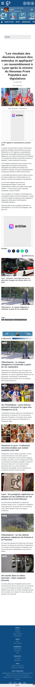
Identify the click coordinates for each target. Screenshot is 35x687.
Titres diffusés (17, 634)
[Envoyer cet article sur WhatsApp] (22, 252)
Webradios (26, 22)
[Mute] (32, 9)
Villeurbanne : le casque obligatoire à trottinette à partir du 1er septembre (16, 364)
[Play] (2, 10)
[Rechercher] (28, 3)
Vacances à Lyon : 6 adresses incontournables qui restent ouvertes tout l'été (15, 447)
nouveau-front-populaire (20, 319)
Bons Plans (9, 22)
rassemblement (9, 319)
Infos (18, 22)
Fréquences (17, 636)
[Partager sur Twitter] (13, 252)
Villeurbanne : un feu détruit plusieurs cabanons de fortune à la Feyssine (17, 537)
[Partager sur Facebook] (9, 252)
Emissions (17, 651)
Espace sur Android (17, 667)
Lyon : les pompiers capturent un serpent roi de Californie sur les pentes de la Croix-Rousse (17, 496)
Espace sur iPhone (17, 665)
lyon (3, 319)
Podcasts (17, 658)
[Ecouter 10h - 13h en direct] (17, 334)
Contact (17, 632)
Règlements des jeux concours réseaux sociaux (17, 673)
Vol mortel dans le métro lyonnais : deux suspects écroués (13, 577)
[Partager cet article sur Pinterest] (17, 252)
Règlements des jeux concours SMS (17, 675)
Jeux (17, 653)
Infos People (17, 643)
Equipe (17, 630)
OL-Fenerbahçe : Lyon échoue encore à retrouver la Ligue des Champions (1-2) (16, 407)
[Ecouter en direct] (25, 3)
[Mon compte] (32, 3)
